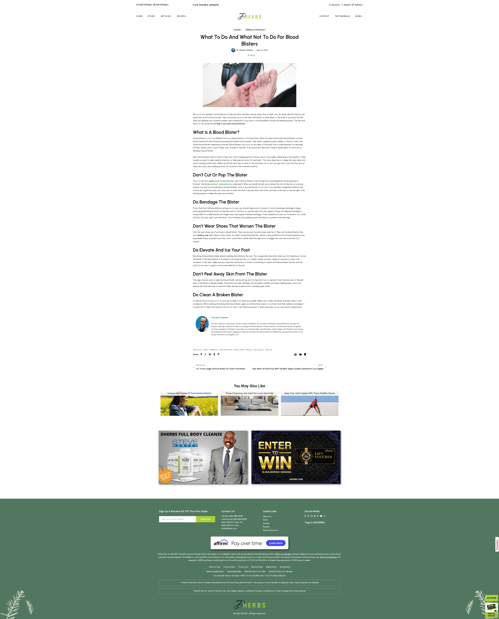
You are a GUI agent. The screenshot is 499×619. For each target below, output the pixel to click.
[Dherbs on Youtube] (321, 516)
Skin (206, 350)
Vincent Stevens (246, 50)
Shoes (269, 350)
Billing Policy (271, 567)
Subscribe (206, 519)
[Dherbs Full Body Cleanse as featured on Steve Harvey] (203, 457)
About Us (267, 516)
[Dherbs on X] (308, 516)
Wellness (214, 350)
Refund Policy (257, 567)
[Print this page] (295, 354)
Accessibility (285, 567)
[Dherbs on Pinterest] (317, 516)
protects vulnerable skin (221, 184)
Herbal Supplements (215, 571)
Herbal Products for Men (255, 571)
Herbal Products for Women (281, 571)
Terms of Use (214, 567)
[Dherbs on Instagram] (312, 516)
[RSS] (324, 516)
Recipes (266, 527)
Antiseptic (259, 350)
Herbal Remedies (234, 571)
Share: (196, 354)
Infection (198, 350)
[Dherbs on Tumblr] (314, 516)
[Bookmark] (305, 354)
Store (265, 520)
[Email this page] (300, 354)
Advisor (491, 598)
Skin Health (240, 350)
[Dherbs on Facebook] (305, 516)
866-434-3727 (236, 516)
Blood (249, 350)
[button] (249, 55)
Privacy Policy (229, 567)
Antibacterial (226, 350)
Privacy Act (243, 567)
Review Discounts (270, 530)
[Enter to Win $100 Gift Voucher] (295, 457)
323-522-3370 (240, 519)
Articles (237, 30)
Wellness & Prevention (255, 30)
